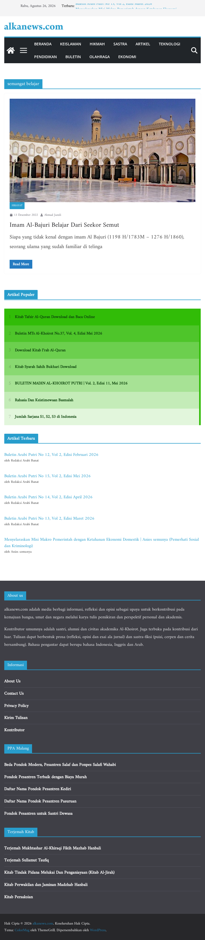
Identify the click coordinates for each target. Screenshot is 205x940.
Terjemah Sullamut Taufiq (26, 860)
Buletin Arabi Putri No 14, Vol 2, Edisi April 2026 (48, 497)
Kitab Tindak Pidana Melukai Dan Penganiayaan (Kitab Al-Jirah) (59, 872)
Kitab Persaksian (18, 897)
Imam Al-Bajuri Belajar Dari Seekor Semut (64, 225)
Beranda (43, 43)
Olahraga (99, 56)
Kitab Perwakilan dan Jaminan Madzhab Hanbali (46, 885)
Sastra (120, 43)
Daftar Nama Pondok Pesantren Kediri (37, 789)
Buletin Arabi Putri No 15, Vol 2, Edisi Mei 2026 (47, 476)
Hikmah (97, 43)
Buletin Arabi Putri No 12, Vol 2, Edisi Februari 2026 (51, 455)
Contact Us (14, 693)
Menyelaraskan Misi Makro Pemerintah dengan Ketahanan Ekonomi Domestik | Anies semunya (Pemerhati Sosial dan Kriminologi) (101, 543)
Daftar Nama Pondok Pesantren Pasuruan (40, 801)
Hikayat (17, 205)
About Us (12, 681)
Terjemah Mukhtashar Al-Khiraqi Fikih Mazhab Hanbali (52, 848)
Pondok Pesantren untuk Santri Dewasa (38, 813)
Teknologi (169, 43)
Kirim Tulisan (15, 718)
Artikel (143, 43)
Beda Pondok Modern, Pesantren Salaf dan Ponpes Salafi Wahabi (60, 764)
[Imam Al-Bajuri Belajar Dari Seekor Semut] (102, 150)
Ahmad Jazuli (52, 215)
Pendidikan (45, 56)
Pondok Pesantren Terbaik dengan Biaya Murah (45, 777)
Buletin (73, 56)
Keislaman (70, 43)
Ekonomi (127, 56)
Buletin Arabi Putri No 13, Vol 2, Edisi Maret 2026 (114, 6)
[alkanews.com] (10, 50)
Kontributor (14, 730)
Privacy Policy (16, 706)
